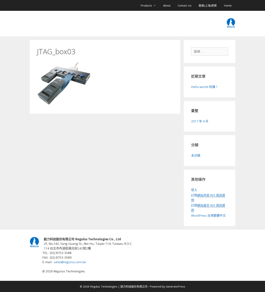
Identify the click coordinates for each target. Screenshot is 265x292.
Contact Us (184, 5)
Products (146, 5)
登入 (194, 190)
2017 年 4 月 (199, 121)
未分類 (195, 155)
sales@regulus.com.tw (70, 262)
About (167, 5)
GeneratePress (175, 286)
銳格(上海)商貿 (208, 5)
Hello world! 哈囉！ (204, 87)
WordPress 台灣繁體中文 (208, 215)
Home (228, 5)
